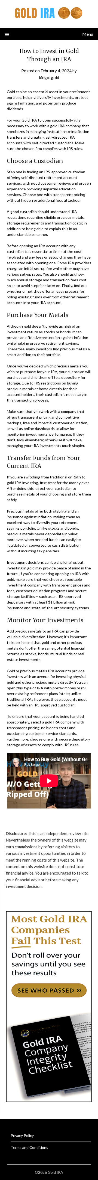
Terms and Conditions (29, 1147)
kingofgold (49, 77)
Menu (87, 34)
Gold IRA (29, 120)
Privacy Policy (22, 1135)
